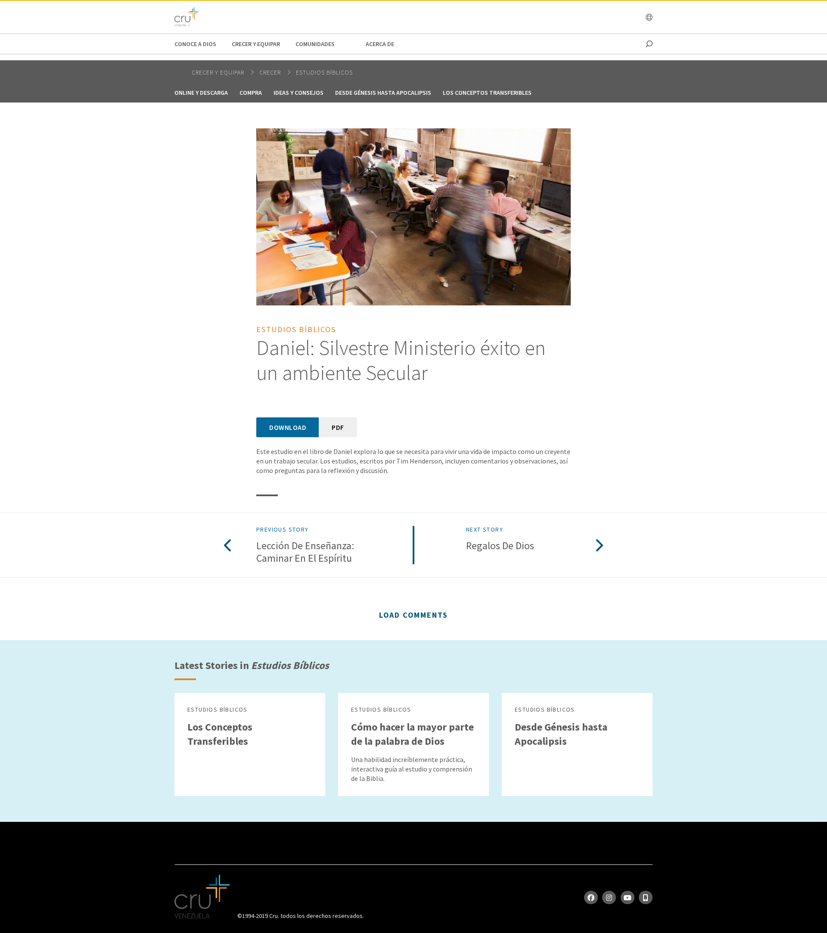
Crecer (271, 72)
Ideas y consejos (298, 92)
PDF (338, 427)
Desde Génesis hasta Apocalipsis (383, 92)
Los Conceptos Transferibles (487, 92)
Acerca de (380, 44)
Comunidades (315, 44)
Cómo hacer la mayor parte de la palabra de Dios (412, 734)
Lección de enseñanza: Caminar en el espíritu (305, 552)
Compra (250, 92)
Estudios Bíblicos (324, 72)
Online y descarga (201, 92)
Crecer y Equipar (256, 44)
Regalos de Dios (500, 546)
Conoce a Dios (195, 44)
